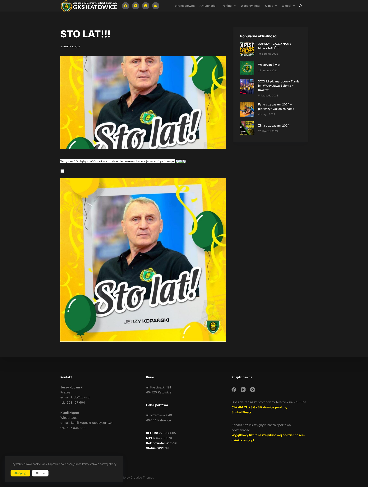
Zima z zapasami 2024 (273, 125)
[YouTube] (135, 5)
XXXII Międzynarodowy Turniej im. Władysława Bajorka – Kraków (279, 86)
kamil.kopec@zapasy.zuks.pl (92, 422)
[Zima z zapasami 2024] (247, 128)
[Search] (300, 5)
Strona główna (184, 5)
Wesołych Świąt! (269, 65)
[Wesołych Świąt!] (247, 68)
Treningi (226, 5)
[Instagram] (145, 5)
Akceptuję (20, 473)
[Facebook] (125, 5)
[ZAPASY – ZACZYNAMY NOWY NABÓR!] (247, 49)
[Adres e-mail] (155, 5)
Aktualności (208, 5)
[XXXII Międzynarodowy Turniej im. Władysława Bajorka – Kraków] (247, 86)
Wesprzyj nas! (250, 5)
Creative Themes (142, 477)
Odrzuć (40, 473)
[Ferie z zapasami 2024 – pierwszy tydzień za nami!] (247, 109)
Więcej (286, 5)
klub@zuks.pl (80, 397)
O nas (269, 5)
